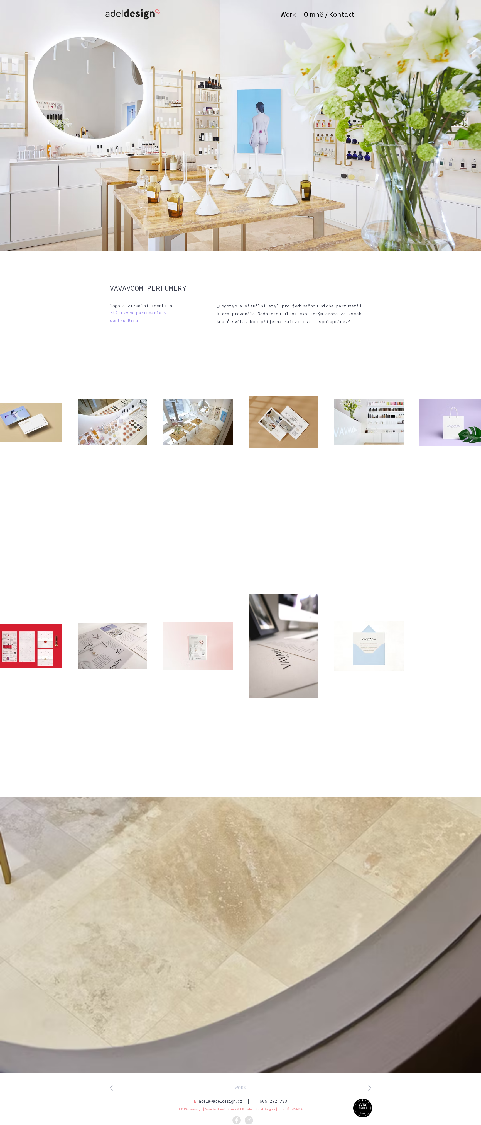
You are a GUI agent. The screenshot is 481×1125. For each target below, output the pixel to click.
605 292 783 (273, 1101)
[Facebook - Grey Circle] (236, 1120)
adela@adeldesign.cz (220, 1101)
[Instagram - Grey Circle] (249, 1120)
